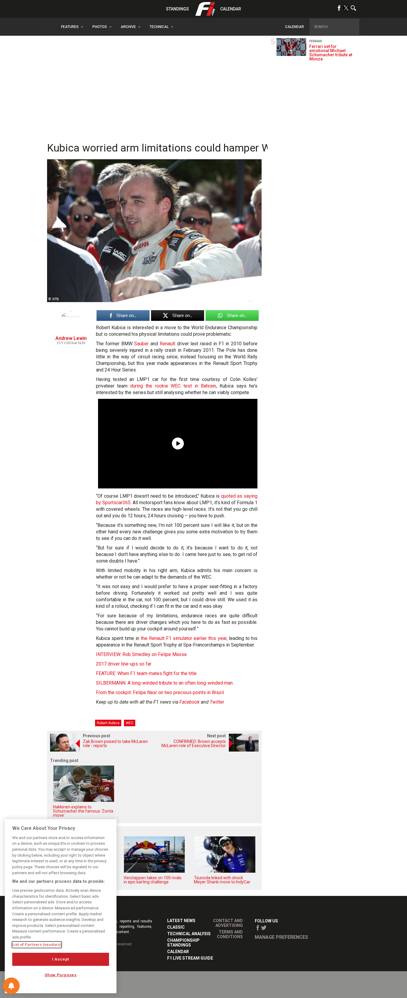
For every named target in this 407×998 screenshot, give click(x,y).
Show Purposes (61, 975)
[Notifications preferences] (11, 985)
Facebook (189, 702)
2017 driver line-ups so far (123, 664)
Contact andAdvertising (228, 923)
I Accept (60, 959)
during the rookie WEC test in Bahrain (173, 386)
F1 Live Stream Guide (190, 958)
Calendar (230, 9)
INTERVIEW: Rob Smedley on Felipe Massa (141, 654)
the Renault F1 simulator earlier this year (183, 638)
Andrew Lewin (71, 338)
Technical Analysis (189, 933)
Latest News (181, 920)
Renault (167, 343)
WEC (129, 723)
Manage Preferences (281, 937)
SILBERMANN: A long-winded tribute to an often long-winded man (164, 683)
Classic (176, 927)
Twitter (217, 702)
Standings (177, 9)
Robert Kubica (108, 723)
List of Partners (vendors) (36, 944)
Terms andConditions (230, 934)
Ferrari (315, 41)
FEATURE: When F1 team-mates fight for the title (146, 673)
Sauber (141, 343)
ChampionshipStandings (183, 942)
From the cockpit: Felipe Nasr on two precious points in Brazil (160, 692)
